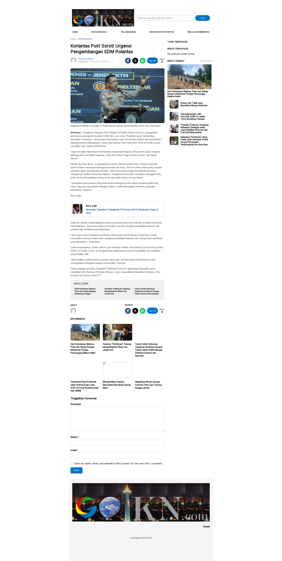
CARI (202, 18)
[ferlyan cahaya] (74, 311)
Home (75, 32)
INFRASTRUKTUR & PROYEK (162, 32)
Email (74, 450)
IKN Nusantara (98, 32)
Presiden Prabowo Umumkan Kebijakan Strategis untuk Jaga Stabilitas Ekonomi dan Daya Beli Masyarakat (195, 129)
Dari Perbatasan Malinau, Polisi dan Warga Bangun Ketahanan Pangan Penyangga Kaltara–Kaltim (187, 93)
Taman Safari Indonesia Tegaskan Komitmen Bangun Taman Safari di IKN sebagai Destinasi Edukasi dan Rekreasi (149, 350)
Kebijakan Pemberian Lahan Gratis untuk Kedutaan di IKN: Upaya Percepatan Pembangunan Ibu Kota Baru (194, 141)
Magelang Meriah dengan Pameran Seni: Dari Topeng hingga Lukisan (148, 384)
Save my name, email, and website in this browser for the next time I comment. (118, 463)
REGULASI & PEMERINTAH (199, 32)
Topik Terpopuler (177, 42)
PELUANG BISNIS (128, 32)
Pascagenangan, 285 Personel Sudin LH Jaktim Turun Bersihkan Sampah (193, 116)
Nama (74, 437)
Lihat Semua (205, 61)
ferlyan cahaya (86, 58)
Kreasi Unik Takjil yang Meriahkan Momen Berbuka (194, 104)
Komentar (75, 404)
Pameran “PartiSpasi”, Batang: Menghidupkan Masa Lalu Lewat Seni (117, 347)
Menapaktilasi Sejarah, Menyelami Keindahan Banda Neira (117, 384)
